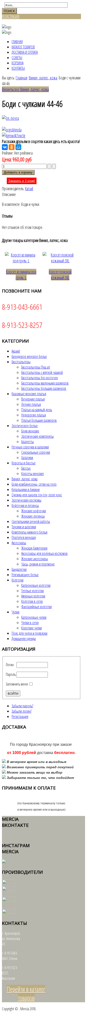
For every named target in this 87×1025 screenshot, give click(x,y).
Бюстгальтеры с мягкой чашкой (42, 372)
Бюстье (26, 468)
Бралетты (27, 441)
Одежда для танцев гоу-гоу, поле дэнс (37, 494)
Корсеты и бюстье (24, 463)
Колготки (17, 580)
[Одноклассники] (11, 147)
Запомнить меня (17, 684)
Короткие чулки (31, 628)
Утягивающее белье (25, 574)
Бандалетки (19, 569)
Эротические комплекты (37, 436)
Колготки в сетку (32, 601)
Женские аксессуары (34, 558)
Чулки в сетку (30, 622)
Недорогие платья (33, 415)
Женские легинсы (33, 516)
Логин (10, 664)
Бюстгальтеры (21, 361)
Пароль (11, 674)
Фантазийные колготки (36, 606)
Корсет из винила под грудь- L (21, 274)
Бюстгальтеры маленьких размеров (45, 383)
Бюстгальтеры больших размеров (43, 388)
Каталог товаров (23, 47)
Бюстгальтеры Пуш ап (35, 367)
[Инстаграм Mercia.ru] (4, 861)
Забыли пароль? (22, 705)
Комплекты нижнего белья (29, 532)
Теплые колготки (32, 590)
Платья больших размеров (39, 420)
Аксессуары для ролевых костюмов (44, 553)
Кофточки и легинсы (25, 505)
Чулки (15, 612)
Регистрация (20, 716)
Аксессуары (19, 542)
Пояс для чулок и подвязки (29, 633)
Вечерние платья (33, 399)
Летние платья (31, 404)
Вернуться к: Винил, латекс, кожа (25, 89)
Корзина (17, 63)
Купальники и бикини (26, 489)
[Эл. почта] (10, 118)
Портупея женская (24, 537)
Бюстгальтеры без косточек (39, 377)
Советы (17, 57)
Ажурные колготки (33, 596)
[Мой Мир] (18, 147)
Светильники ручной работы (31, 521)
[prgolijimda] (12, 130)
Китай (29, 188)
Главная (17, 41)
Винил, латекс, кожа (43, 78)
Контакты (18, 68)
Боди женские (30, 431)
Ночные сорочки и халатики (30, 447)
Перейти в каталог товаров (26, 993)
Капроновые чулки (33, 617)
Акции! (16, 351)
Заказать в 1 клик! (21, 181)
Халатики (27, 457)
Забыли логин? (21, 711)
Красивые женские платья (29, 393)
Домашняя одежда (24, 638)
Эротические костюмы (26, 500)
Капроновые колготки (36, 585)
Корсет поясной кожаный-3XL (60, 274)
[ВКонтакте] (5, 147)
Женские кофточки (33, 510)
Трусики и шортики (24, 526)
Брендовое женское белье (29, 356)
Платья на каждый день (36, 409)
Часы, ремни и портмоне (38, 564)
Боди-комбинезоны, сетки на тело (34, 484)
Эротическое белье (25, 425)
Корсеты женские (32, 473)
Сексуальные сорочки (35, 452)
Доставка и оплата (25, 52)
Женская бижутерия (34, 548)
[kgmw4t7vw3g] (13, 135)
